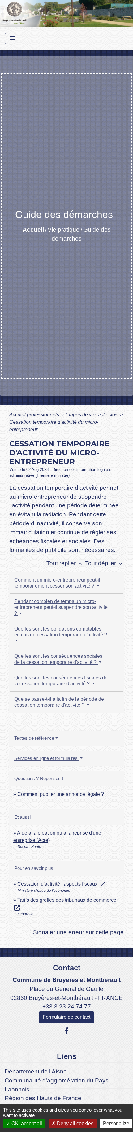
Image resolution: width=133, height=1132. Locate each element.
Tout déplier (104, 563)
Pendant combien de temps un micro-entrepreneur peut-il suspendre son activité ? (61, 607)
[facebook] (66, 1031)
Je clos (110, 414)
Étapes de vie (81, 414)
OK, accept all (26, 1123)
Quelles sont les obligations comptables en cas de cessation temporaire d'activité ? (60, 631)
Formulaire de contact (66, 1017)
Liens (66, 1056)
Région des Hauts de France (43, 1098)
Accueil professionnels (34, 414)
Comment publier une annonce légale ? (60, 794)
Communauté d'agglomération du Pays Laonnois (57, 1085)
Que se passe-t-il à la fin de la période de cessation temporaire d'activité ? (59, 702)
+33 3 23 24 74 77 (66, 1006)
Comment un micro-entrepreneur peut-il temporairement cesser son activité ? (57, 582)
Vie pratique (63, 229)
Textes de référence (34, 738)
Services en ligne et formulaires (46, 758)
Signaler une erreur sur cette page (78, 932)
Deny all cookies (74, 1123)
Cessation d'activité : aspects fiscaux (61, 884)
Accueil (33, 229)
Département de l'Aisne (36, 1071)
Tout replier (65, 563)
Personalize (116, 1123)
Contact (66, 968)
